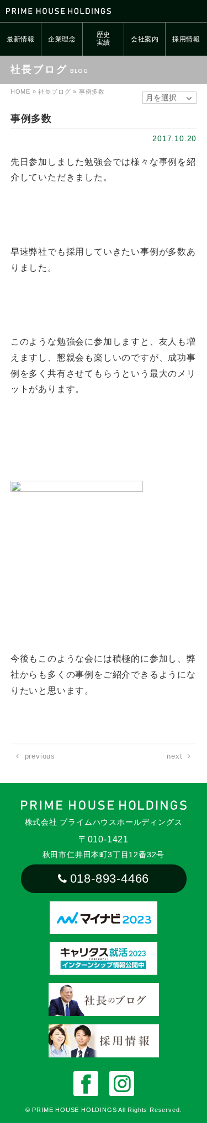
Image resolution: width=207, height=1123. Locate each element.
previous (40, 756)
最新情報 (21, 39)
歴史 (104, 38)
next (174, 756)
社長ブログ (54, 91)
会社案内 (145, 39)
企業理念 (62, 39)
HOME (20, 91)
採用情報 (186, 39)
